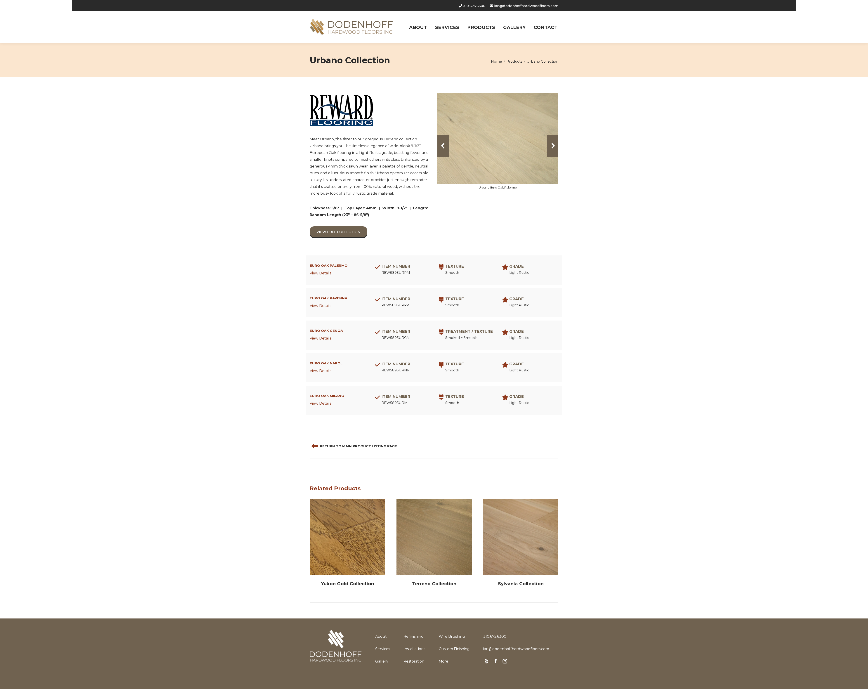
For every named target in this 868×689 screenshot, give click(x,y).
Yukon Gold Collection (347, 583)
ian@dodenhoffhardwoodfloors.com (526, 6)
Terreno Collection (434, 583)
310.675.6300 (474, 6)
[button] (443, 146)
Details (348, 537)
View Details (320, 273)
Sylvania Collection (521, 583)
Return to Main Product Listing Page (358, 446)
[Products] (315, 446)
